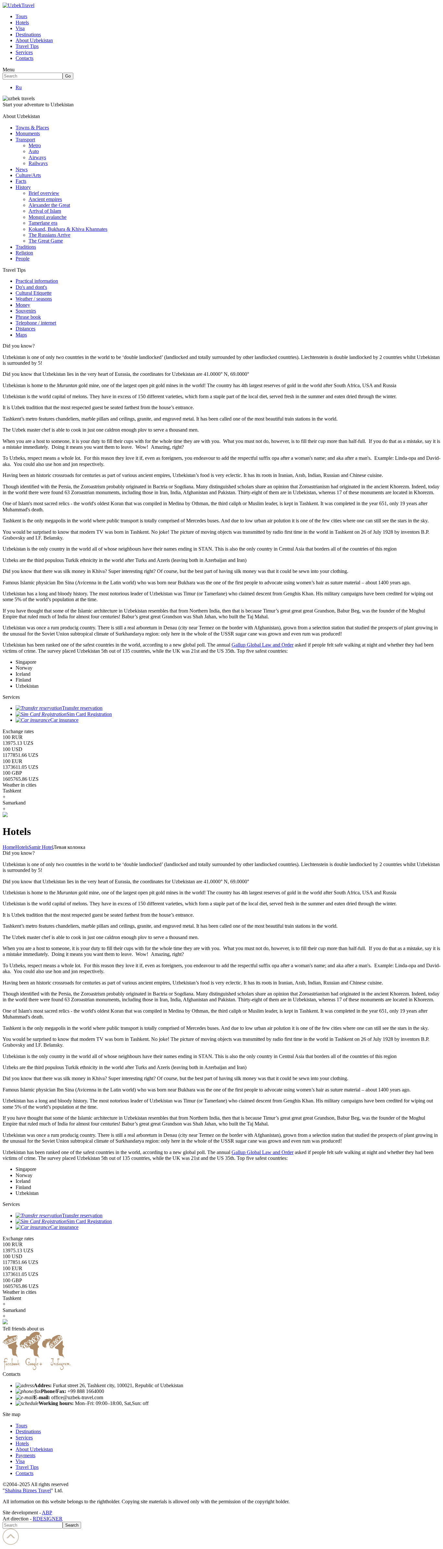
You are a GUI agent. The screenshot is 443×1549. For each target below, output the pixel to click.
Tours (21, 16)
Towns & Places (32, 127)
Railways (38, 163)
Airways (37, 157)
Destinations (28, 34)
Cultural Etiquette (34, 293)
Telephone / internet (36, 323)
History (23, 187)
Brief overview (44, 193)
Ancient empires (45, 199)
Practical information (37, 281)
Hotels (22, 22)
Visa (20, 28)
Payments (25, 1455)
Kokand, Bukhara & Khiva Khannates (68, 229)
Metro (35, 145)
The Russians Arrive (49, 235)
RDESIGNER (48, 1518)
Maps (21, 335)
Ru (19, 87)
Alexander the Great (49, 205)
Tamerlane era (43, 223)
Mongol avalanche (47, 217)
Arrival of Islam (45, 211)
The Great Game (46, 241)
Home (9, 847)
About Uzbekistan (34, 40)
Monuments (28, 133)
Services (24, 52)
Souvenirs (26, 311)
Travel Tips (27, 46)
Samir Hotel (41, 847)
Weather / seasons (34, 299)
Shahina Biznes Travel (28, 1490)
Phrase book (28, 317)
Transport (25, 139)
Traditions (26, 247)
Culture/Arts (28, 175)
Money (23, 305)
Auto (34, 151)
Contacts (24, 58)
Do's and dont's (31, 287)
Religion (24, 253)
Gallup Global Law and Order (262, 645)
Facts (21, 181)
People (23, 258)
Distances (25, 328)
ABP (47, 1512)
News (22, 169)
